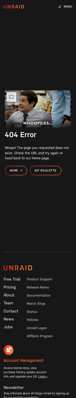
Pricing (10, 287)
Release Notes (38, 287)
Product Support (39, 279)
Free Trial (12, 279)
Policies (33, 320)
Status (32, 312)
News (9, 319)
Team (8, 302)
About (9, 295)
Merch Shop (36, 303)
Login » (42, 376)
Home (14, 170)
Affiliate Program (40, 336)
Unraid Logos (37, 328)
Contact (11, 311)
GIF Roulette (46, 170)
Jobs (8, 326)
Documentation (39, 295)
